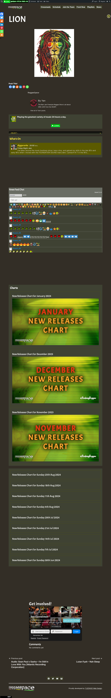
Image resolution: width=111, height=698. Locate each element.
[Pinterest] (23, 86)
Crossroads (45, 7)
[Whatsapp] (27, 86)
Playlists (90, 7)
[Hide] (0, 38)
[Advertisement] (55, 172)
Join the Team (68, 7)
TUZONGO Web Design (93, 688)
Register (33, 638)
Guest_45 (17, 209)
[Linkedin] (20, 86)
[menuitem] (2, 1)
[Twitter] (13, 86)
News (99, 7)
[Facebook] (10, 86)
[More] (1, 35)
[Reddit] (17, 86)
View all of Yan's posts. (38, 110)
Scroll (100, 192)
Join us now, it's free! (71, 621)
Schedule (57, 7)
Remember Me (38, 635)
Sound (96, 192)
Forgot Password (42, 638)
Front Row (81, 7)
